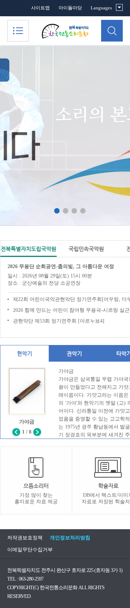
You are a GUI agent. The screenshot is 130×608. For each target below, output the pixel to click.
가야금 (26, 421)
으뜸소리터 (36, 493)
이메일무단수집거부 (30, 549)
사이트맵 (40, 7)
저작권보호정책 (25, 537)
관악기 (74, 353)
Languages (101, 7)
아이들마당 (70, 7)
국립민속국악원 (86, 249)
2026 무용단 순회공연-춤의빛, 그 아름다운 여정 (61, 266)
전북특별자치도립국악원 (28, 249)
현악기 (24, 353)
